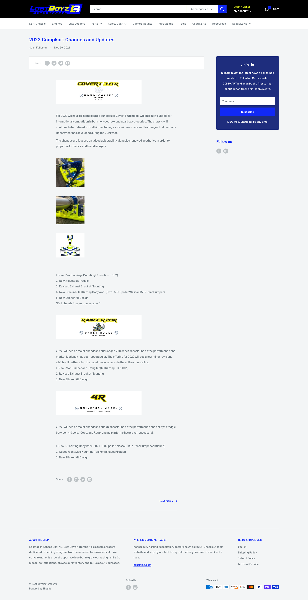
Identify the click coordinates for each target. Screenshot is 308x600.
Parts (94, 23)
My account (241, 10)
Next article (167, 500)
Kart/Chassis (37, 23)
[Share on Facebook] (47, 63)
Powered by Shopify (40, 588)
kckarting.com (142, 564)
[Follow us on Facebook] (218, 151)
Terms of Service (248, 564)
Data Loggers (76, 23)
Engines (57, 23)
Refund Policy (246, 558)
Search (242, 546)
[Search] (222, 9)
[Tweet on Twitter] (60, 63)
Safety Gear (115, 23)
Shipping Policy (247, 552)
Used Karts (199, 23)
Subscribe (247, 111)
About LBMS (239, 23)
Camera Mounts (142, 23)
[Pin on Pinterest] (54, 63)
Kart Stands (165, 23)
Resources (219, 23)
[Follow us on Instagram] (225, 151)
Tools (182, 23)
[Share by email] (67, 63)
